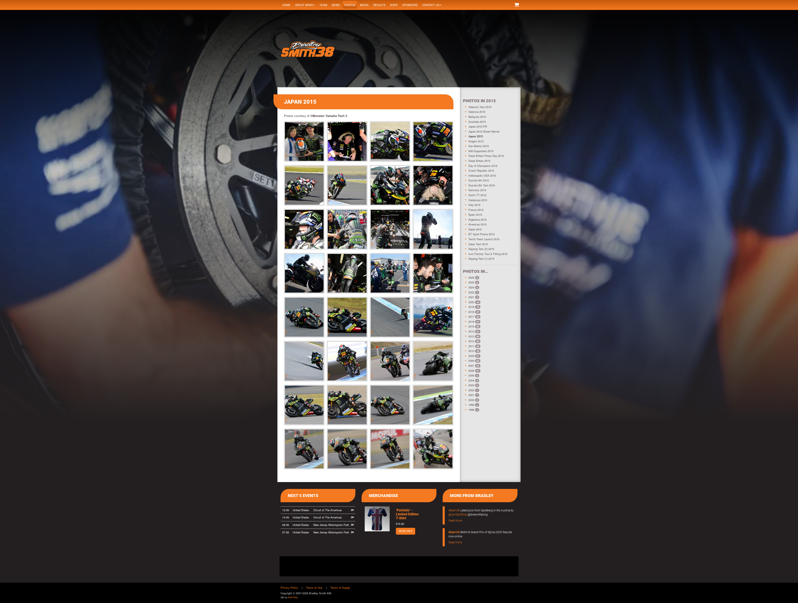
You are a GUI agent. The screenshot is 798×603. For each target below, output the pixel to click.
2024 (471, 287)
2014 (471, 331)
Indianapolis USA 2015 (482, 175)
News (336, 5)
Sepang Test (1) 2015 (481, 259)
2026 (471, 277)
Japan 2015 (475, 136)
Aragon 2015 (476, 141)
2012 (471, 341)
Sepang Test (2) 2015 (481, 249)
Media (364, 5)
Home (286, 5)
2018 (471, 312)
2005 (471, 375)
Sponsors (410, 5)
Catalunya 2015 (477, 200)
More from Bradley (472, 495)
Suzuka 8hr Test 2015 (481, 185)
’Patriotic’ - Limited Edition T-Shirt (407, 514)
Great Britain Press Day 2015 (486, 156)
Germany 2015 (477, 190)
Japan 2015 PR (477, 126)
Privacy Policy (289, 587)
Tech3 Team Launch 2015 (483, 239)
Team (323, 5)
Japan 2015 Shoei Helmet (483, 131)
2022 (471, 292)
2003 (471, 385)
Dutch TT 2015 (477, 195)
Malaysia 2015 (477, 117)
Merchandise (383, 495)
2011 (471, 346)
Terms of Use (314, 587)
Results (379, 5)
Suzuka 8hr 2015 (478, 180)
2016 (471, 322)
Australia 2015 (477, 122)
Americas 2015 (477, 224)
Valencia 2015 (476, 112)
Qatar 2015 (475, 229)
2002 (471, 390)
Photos (349, 5)
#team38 (454, 510)
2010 (471, 351)
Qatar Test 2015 (478, 244)
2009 (471, 356)
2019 (471, 307)
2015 (471, 326)
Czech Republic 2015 (481, 170)
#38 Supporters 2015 (480, 151)
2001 (471, 395)
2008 (471, 361)
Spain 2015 (475, 215)
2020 (471, 302)
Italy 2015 (474, 205)
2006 (471, 371)
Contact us (431, 5)
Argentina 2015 (477, 220)
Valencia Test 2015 (479, 107)
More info (406, 531)
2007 (471, 366)
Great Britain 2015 (479, 161)
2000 (471, 400)
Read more (455, 520)
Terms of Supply (340, 587)
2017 (471, 317)
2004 (471, 380)
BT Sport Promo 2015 (481, 234)
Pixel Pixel (293, 597)
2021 (471, 297)
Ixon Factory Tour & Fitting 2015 (487, 254)
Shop (394, 5)
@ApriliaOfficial (457, 514)
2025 (471, 282)
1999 (471, 405)
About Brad (304, 5)
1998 (471, 410)
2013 (471, 336)
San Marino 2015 (478, 146)
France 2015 (475, 210)
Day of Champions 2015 (482, 166)
